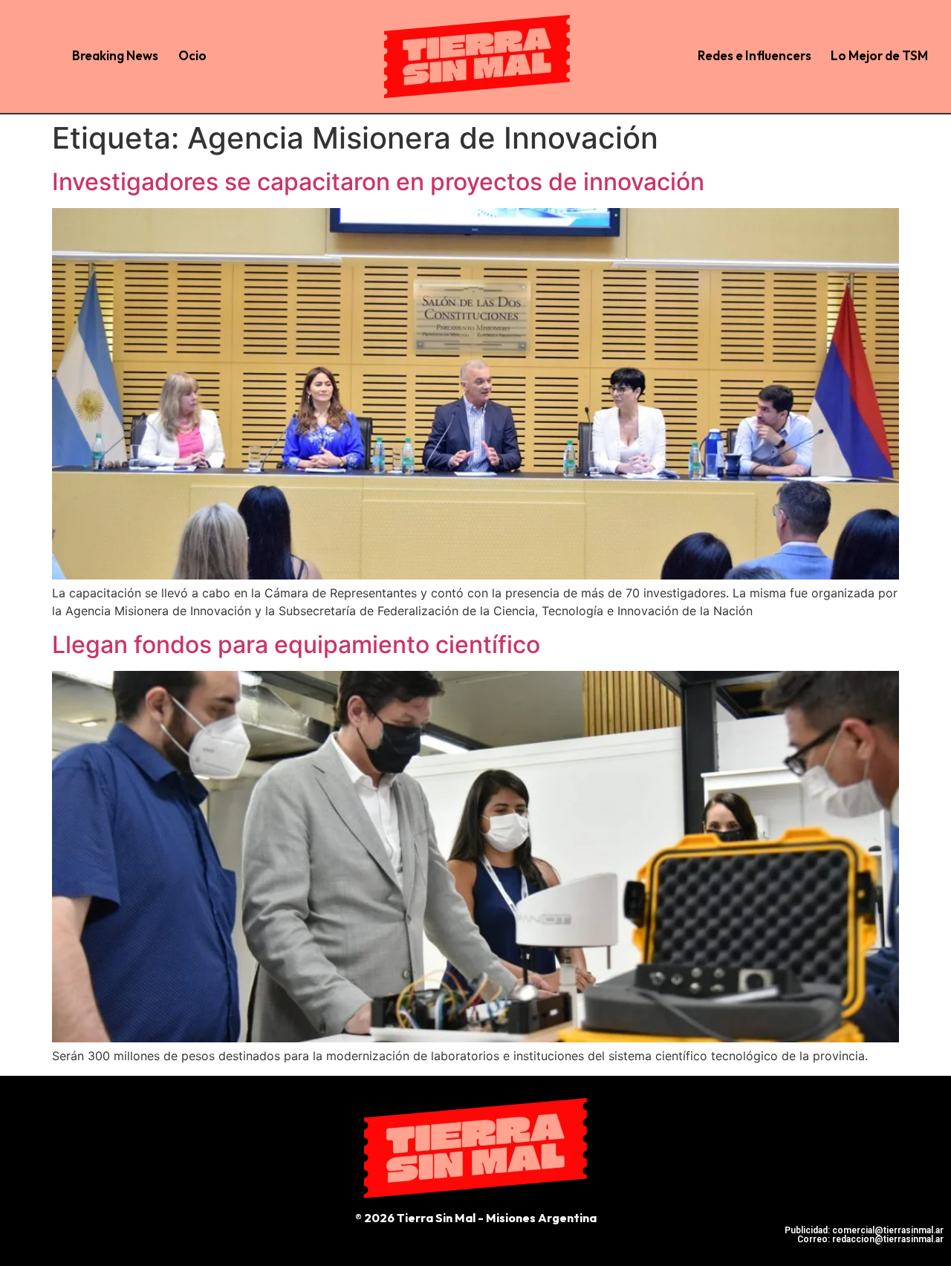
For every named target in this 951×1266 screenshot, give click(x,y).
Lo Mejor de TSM (879, 55)
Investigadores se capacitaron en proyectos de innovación (378, 181)
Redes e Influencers (754, 55)
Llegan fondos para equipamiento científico (296, 644)
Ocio (192, 55)
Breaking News (115, 55)
